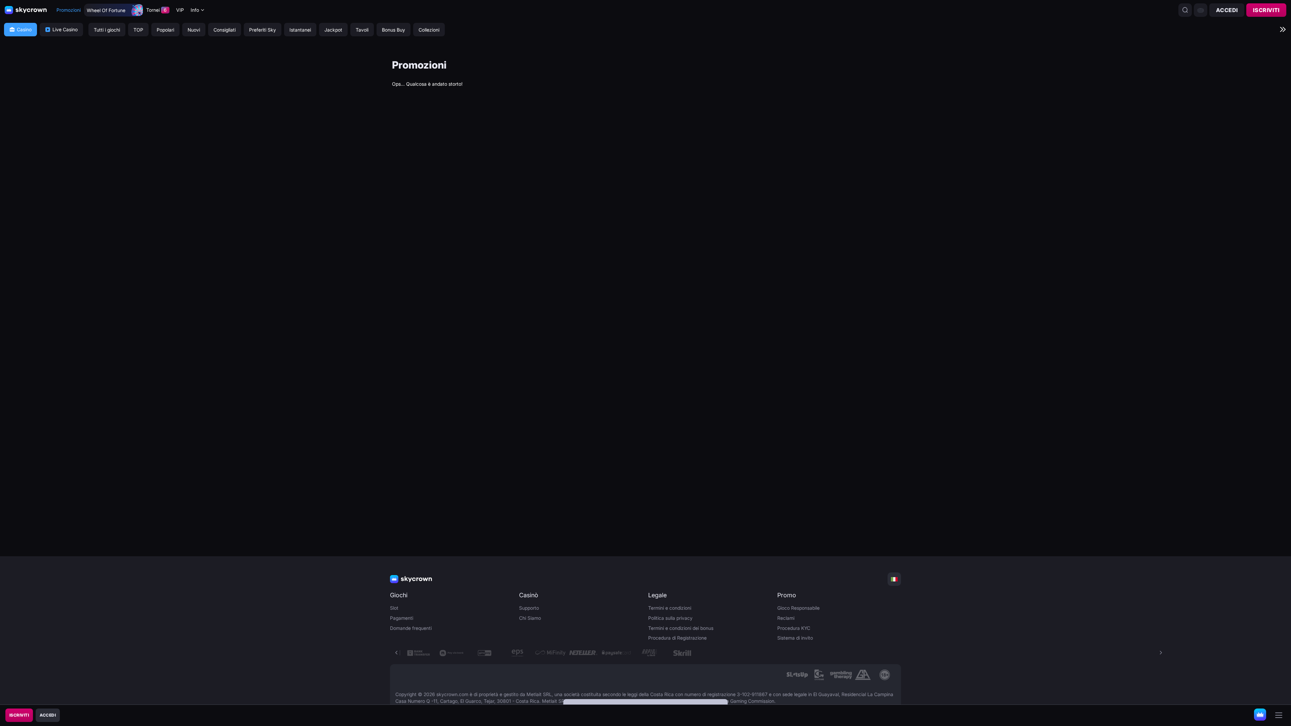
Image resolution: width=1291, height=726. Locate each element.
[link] (797, 675)
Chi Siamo (530, 618)
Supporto (529, 608)
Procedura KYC (793, 628)
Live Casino (65, 29)
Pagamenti (401, 618)
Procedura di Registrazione (677, 638)
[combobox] (198, 10)
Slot (394, 608)
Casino (24, 29)
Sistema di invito (795, 638)
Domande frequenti (411, 628)
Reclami (785, 618)
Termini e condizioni (669, 608)
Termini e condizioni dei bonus (680, 628)
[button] (1160, 652)
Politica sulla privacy (670, 618)
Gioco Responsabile (798, 608)
